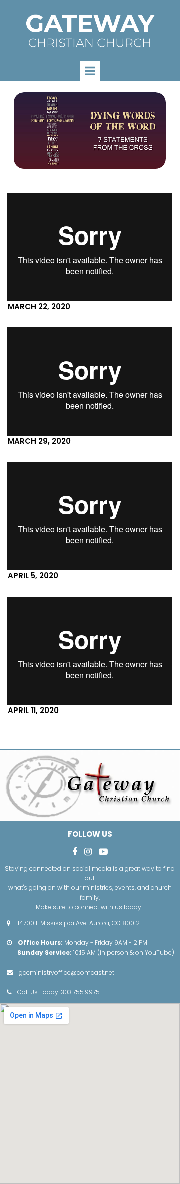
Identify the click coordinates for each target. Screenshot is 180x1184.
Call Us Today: (39, 992)
